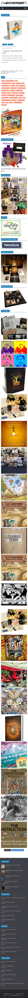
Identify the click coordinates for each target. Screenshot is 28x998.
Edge (14, 83)
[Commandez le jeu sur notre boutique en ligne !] (14, 434)
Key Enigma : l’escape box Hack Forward (12, 875)
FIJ (7, 102)
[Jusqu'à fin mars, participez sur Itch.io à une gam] (14, 835)
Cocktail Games (5, 90)
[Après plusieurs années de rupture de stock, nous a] (14, 380)
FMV (11, 102)
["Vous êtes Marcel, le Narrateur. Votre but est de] (14, 354)
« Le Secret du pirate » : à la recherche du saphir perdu (11, 910)
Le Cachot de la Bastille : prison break (8, 902)
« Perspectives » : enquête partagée (7, 965)
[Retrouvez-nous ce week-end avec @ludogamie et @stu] (14, 755)
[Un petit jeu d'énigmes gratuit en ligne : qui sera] (14, 808)
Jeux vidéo (13, 88)
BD (17, 85)
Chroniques (5, 44)
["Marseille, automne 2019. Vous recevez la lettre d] (14, 327)
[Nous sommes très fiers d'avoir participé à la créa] (14, 648)
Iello (23, 83)
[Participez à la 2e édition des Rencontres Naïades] (14, 728)
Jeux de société (10, 44)
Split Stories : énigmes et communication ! (8, 961)
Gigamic (4, 95)
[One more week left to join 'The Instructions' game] (14, 781)
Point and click (20, 95)
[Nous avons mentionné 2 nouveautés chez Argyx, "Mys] (14, 541)
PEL (16, 80)
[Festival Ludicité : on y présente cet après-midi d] (14, 674)
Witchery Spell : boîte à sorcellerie (11, 881)
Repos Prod (22, 85)
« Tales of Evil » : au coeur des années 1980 (9, 974)
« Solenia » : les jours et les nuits (12, 52)
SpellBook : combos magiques (6, 970)
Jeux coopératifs (5, 88)
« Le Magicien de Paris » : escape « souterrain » (9, 906)
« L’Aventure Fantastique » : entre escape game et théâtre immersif (13, 897)
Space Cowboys (10, 80)
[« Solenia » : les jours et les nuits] (14, 29)
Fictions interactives (6, 83)
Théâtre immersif (21, 88)
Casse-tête (22, 92)
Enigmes (12, 85)
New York (14, 100)
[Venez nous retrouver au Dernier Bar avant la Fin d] (14, 568)
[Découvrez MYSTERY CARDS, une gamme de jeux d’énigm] (14, 621)
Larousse (4, 92)
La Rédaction (10, 46)
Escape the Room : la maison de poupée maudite (14, 870)
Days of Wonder (21, 100)
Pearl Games (10, 48)
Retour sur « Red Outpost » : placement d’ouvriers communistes (12, 983)
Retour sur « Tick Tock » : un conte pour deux (9, 942)
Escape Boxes (5, 85)
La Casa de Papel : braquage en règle (8, 919)
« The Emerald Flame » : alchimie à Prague (13, 865)
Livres (3, 102)
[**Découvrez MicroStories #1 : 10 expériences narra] (14, 594)
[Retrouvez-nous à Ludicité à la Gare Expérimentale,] (14, 701)
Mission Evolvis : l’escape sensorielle (7, 915)
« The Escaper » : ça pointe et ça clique (8, 934)
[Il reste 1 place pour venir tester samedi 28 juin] (14, 514)
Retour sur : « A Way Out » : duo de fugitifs (8, 951)
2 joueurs (4, 104)
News (3, 80)
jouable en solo (19, 90)
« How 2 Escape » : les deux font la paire (8, 938)
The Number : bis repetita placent (7, 979)
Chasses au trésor (6, 100)
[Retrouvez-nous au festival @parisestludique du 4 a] (14, 487)
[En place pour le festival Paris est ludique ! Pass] (14, 461)
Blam (20, 97)
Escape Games (11, 95)
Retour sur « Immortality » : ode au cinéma (8, 929)
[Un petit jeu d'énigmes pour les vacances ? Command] (14, 407)
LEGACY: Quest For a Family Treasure (12, 886)
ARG (9, 92)
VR (24, 97)
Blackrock (12, 90)
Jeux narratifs (5, 97)
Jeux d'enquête (17, 102)
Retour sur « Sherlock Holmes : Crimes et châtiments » (11, 947)
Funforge (18, 83)
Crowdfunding (15, 92)
